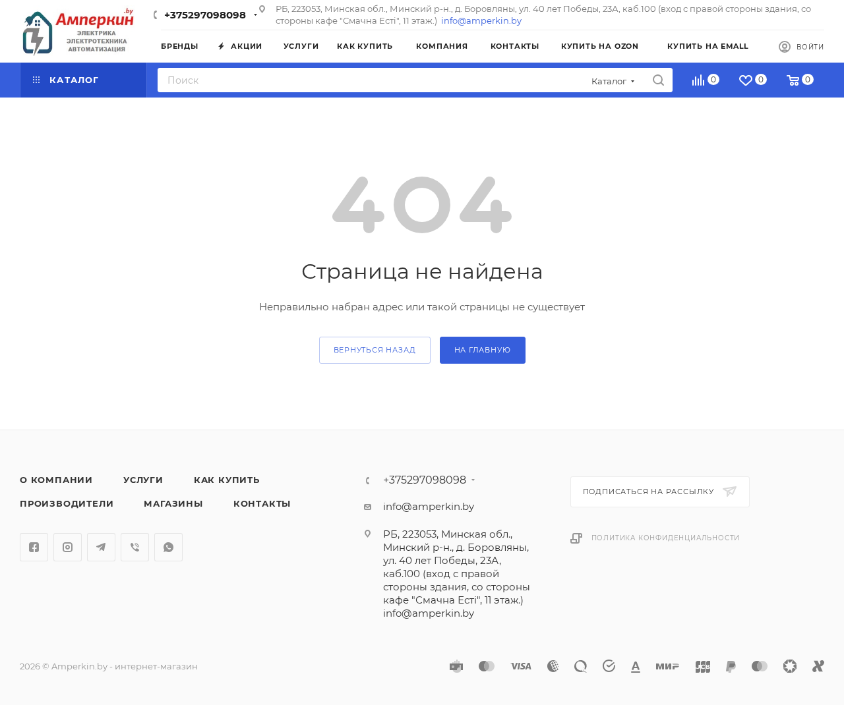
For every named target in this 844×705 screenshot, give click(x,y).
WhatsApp (168, 547)
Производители (66, 503)
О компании (56, 479)
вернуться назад (375, 349)
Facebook (34, 547)
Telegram (101, 547)
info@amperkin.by (481, 20)
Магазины (173, 503)
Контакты (262, 503)
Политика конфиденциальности (665, 538)
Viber (135, 547)
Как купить (227, 479)
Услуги (143, 479)
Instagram (67, 547)
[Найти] (658, 80)
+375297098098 (205, 15)
